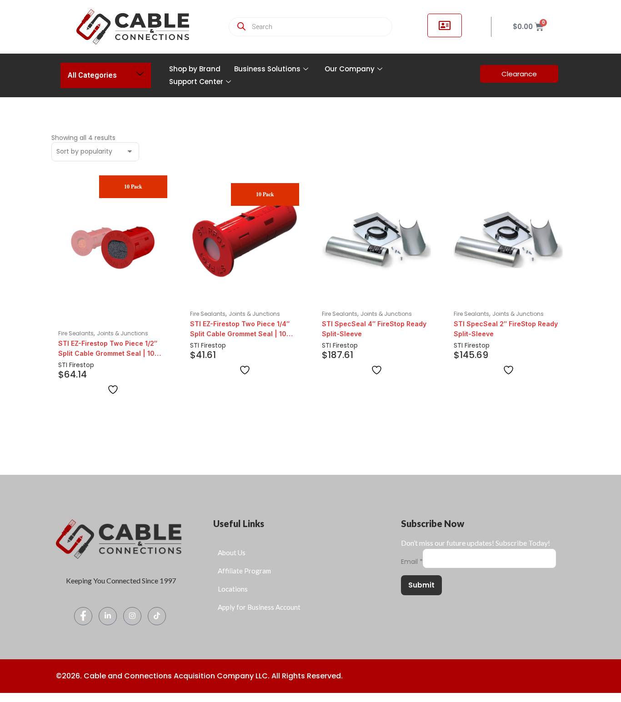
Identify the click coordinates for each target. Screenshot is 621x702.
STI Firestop (76, 364)
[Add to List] (113, 389)
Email (412, 562)
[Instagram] (132, 616)
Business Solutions (267, 69)
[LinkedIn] (108, 616)
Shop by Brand (194, 69)
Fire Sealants (76, 333)
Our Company (350, 69)
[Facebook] (83, 616)
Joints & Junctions (122, 333)
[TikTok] (157, 616)
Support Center (196, 81)
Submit (421, 585)
